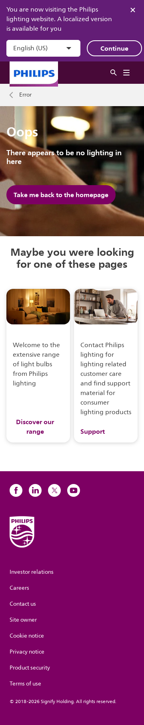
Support (92, 431)
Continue (114, 48)
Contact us (23, 603)
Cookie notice (27, 635)
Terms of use (25, 683)
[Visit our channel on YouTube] (73, 490)
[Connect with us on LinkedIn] (35, 490)
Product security (30, 667)
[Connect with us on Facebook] (16, 490)
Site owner (23, 619)
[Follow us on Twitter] (54, 490)
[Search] (113, 73)
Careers (19, 588)
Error (25, 95)
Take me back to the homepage (61, 194)
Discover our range (35, 426)
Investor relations (32, 572)
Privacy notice (27, 651)
